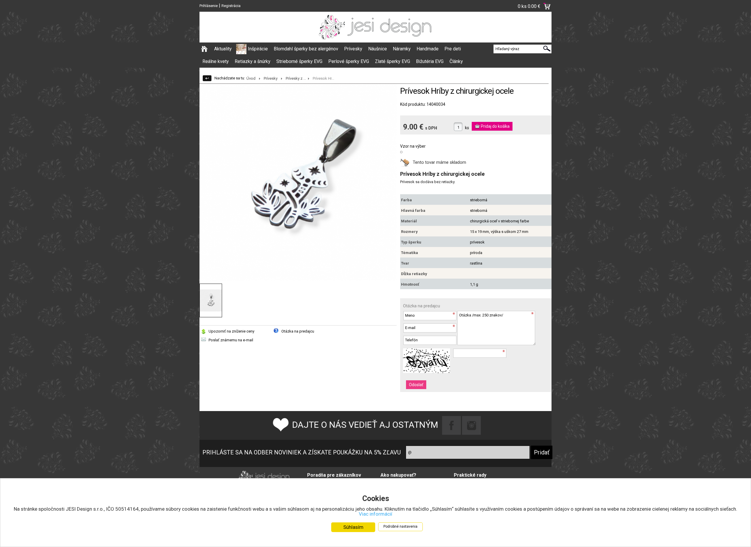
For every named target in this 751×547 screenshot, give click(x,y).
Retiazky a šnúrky (252, 61)
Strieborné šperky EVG (299, 61)
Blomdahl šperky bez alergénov (306, 49)
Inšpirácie (258, 49)
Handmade (428, 49)
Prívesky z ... (296, 78)
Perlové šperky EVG (348, 61)
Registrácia (231, 6)
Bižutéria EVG (430, 61)
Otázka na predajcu (297, 331)
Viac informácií (375, 514)
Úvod (251, 78)
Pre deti (452, 49)
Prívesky (353, 49)
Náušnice (377, 49)
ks (467, 127)
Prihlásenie (208, 6)
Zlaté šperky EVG (392, 61)
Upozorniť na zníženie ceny (231, 331)
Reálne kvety (215, 61)
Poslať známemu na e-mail (231, 340)
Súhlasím (353, 527)
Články (456, 61)
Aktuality (223, 49)
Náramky (402, 49)
